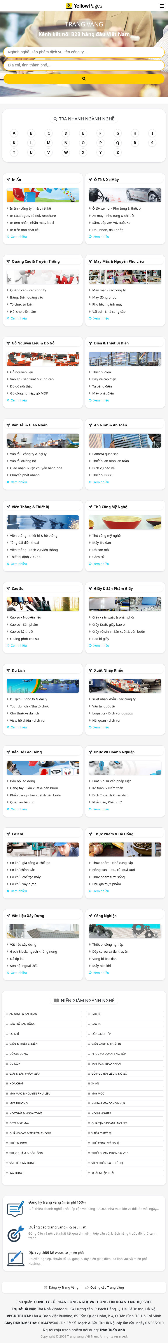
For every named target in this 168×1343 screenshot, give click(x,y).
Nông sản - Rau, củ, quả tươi (113, 869)
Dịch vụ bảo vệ (103, 468)
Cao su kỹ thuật (21, 631)
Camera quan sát (105, 454)
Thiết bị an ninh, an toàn (110, 461)
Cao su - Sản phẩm (24, 624)
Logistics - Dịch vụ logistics (112, 713)
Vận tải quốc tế (103, 706)
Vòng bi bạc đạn (104, 958)
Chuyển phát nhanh (25, 475)
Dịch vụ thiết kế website (56, 1252)
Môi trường (18, 1103)
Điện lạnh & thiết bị (106, 1044)
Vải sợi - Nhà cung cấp (109, 311)
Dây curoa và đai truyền (110, 951)
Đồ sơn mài (101, 549)
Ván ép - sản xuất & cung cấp (32, 379)
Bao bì (95, 1014)
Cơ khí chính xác (22, 869)
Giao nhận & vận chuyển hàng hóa (36, 468)
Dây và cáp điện (104, 379)
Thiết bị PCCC (102, 475)
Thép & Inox (18, 1143)
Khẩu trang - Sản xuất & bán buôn (35, 795)
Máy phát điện (103, 393)
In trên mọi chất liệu (25, 230)
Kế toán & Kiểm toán (107, 788)
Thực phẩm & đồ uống (113, 834)
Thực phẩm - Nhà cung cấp (112, 862)
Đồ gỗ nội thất (21, 386)
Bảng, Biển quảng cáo (26, 297)
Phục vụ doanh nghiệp (114, 752)
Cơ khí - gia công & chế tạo (30, 862)
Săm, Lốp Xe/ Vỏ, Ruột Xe (111, 222)
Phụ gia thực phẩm (106, 884)
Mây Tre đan (101, 542)
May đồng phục (104, 297)
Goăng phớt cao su (24, 638)
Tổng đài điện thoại (24, 542)
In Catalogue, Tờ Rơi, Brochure (33, 215)
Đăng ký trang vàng (57, 1202)
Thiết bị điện (101, 372)
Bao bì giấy (100, 638)
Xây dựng (16, 1173)
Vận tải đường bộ (23, 461)
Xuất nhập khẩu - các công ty (114, 699)
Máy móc (97, 1093)
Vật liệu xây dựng (28, 915)
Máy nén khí (101, 965)
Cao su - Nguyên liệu (25, 617)
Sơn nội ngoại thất (24, 965)
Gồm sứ (98, 556)
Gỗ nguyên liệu (21, 372)
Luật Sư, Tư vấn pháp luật (111, 781)
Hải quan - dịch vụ (106, 720)
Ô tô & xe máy (106, 179)
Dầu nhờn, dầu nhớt (107, 230)
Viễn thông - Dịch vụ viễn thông (34, 549)
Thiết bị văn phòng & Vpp (109, 1153)
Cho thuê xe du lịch (24, 713)
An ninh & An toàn (110, 425)
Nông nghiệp (101, 1113)
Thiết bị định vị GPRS (25, 556)
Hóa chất (16, 1083)
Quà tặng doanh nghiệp (109, 1123)
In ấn (16, 179)
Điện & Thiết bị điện (111, 343)
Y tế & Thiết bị (101, 1133)
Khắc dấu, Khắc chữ (107, 802)
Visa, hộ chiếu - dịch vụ (27, 720)
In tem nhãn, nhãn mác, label (32, 222)
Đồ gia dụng (18, 1054)
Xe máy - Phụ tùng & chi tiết (113, 215)
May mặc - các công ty (109, 290)
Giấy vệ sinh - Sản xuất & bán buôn (118, 631)
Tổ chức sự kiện (21, 304)
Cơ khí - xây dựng (23, 884)
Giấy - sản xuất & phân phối (113, 617)
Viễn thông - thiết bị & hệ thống (34, 535)
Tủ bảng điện (102, 386)
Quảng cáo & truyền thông (36, 261)
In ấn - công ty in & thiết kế (30, 208)
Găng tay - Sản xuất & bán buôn (34, 788)
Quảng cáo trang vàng (57, 1227)
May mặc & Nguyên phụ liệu (119, 261)
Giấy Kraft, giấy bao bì (109, 624)
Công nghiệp (105, 915)
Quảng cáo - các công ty (28, 290)
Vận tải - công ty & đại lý (28, 454)
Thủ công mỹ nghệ (110, 506)
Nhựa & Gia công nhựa (108, 1103)
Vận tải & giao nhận (30, 425)
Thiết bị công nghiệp (107, 944)
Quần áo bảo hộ (22, 802)
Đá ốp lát (17, 958)
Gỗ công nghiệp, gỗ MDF (29, 393)
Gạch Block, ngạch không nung (33, 951)
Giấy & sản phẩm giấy (113, 588)
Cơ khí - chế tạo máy (25, 877)
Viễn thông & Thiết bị (30, 506)
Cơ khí (17, 834)
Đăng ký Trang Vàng (64, 1287)
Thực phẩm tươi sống (108, 877)
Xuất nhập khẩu (108, 670)
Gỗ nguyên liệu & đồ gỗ (33, 343)
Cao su (18, 588)
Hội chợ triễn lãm (23, 311)
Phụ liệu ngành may (107, 304)
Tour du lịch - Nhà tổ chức (29, 706)
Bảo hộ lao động (27, 752)
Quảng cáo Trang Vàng (107, 1287)
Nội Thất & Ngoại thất (25, 1113)
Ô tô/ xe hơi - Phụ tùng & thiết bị (117, 208)
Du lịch (18, 670)
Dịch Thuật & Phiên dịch (110, 795)
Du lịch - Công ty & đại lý (28, 699)
